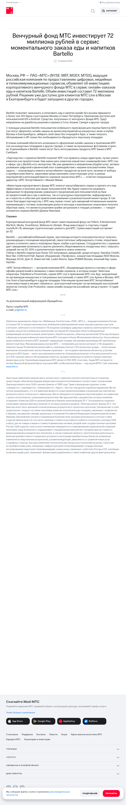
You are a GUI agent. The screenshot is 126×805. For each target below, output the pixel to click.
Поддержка (27, 734)
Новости (53, 734)
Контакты (41, 734)
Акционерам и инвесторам (37, 739)
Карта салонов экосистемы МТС (86, 734)
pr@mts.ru (21, 310)
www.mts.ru (12, 366)
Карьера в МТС (13, 739)
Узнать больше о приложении (20, 712)
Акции (64, 734)
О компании (12, 734)
